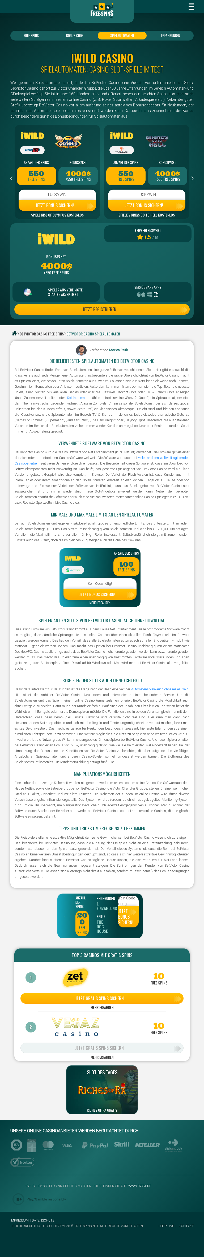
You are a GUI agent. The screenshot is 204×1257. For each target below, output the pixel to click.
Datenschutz (43, 1220)
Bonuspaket (78, 162)
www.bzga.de (139, 1186)
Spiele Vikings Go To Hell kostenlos (146, 215)
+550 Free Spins (78, 179)
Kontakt (186, 1226)
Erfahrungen (170, 35)
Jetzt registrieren (99, 309)
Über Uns (166, 1226)
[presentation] (11, 178)
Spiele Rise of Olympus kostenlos (57, 215)
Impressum (19, 1220)
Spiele (101, 916)
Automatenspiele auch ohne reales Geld (160, 689)
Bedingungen (103, 898)
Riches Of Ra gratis (102, 1110)
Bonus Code (74, 35)
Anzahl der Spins (36, 162)
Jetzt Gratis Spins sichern (99, 998)
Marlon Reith (118, 350)
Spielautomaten (122, 35)
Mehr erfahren (100, 603)
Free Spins (31, 35)
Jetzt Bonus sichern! (55, 205)
